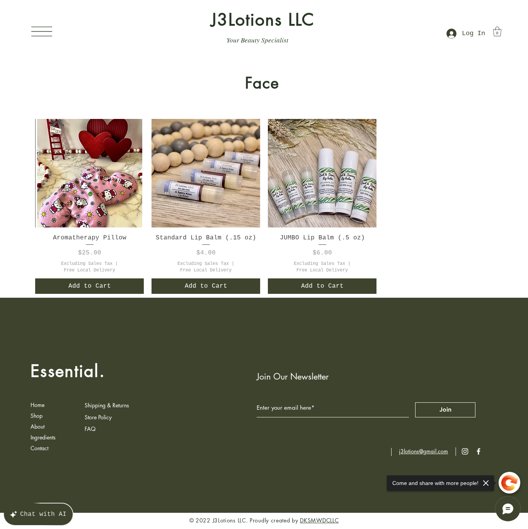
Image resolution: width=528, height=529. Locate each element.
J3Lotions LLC (263, 20)
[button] (41, 31)
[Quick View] (89, 173)
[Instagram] (465, 451)
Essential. (68, 371)
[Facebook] (478, 451)
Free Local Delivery (89, 270)
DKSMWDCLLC (319, 520)
